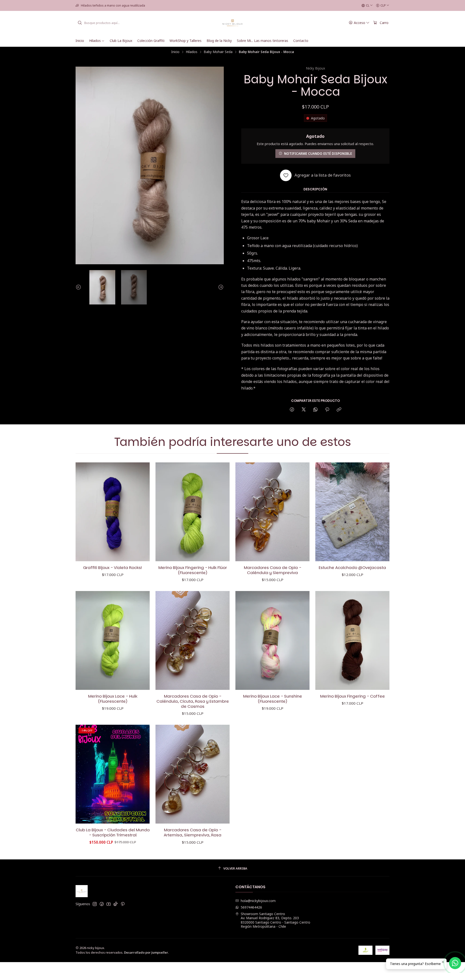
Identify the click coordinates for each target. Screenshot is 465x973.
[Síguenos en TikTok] (115, 904)
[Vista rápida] (141, 512)
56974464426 (251, 907)
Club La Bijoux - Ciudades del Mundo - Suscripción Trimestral (113, 832)
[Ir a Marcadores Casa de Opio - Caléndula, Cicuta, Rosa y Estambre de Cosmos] (192, 640)
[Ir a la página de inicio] (232, 23)
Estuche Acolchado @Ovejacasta (352, 567)
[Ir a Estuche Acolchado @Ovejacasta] (352, 511)
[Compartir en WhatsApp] (315, 409)
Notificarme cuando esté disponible (318, 153)
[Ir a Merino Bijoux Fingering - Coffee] (352, 640)
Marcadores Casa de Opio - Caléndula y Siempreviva (272, 570)
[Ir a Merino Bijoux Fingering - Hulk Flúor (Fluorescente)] (192, 511)
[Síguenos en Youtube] (108, 904)
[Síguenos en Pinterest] (122, 904)
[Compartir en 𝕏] (304, 409)
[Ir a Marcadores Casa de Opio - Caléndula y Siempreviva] (272, 511)
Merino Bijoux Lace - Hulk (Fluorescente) (112, 698)
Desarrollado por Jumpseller (146, 952)
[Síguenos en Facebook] (101, 904)
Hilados (191, 52)
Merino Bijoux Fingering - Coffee (352, 696)
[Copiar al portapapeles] (339, 409)
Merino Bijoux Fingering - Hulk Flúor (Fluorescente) (192, 570)
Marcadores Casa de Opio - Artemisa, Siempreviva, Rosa (192, 832)
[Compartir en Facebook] (292, 409)
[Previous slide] (79, 287)
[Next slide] (220, 287)
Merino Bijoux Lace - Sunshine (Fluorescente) (272, 698)
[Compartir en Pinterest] (327, 409)
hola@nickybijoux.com (258, 900)
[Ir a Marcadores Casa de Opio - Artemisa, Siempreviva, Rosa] (192, 774)
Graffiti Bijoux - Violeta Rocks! (112, 567)
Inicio (175, 52)
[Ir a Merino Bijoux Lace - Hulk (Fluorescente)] (113, 640)
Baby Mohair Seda (218, 52)
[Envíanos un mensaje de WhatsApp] (455, 963)
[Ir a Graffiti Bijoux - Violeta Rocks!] (113, 511)
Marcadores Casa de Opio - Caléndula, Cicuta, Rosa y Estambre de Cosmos (192, 701)
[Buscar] (80, 23)
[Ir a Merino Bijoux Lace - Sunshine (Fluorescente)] (272, 640)
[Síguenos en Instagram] (94, 904)
